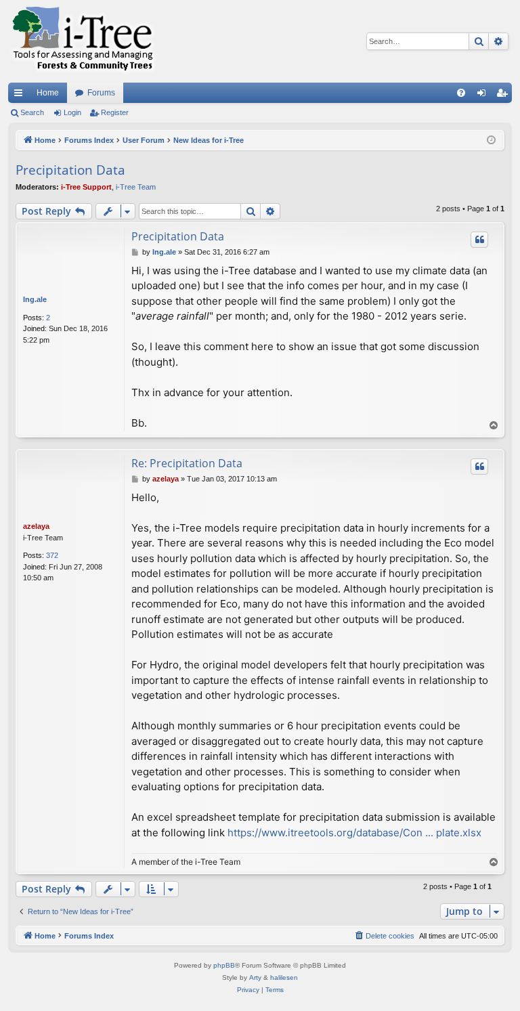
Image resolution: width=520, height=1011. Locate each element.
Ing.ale (35, 299)
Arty (255, 977)
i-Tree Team (136, 187)
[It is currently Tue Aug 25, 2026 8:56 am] (491, 140)
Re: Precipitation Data (186, 463)
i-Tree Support (86, 187)
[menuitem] (461, 93)
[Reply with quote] (479, 240)
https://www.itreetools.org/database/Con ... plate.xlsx (354, 832)
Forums (101, 93)
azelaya (36, 526)
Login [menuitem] (484, 95)
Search (32, 112)
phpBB (224, 965)
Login (72, 112)
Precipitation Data (70, 170)
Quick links (21, 95)
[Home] (82, 41)
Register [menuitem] (504, 95)
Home (48, 93)
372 (52, 555)
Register (115, 112)
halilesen (284, 977)
